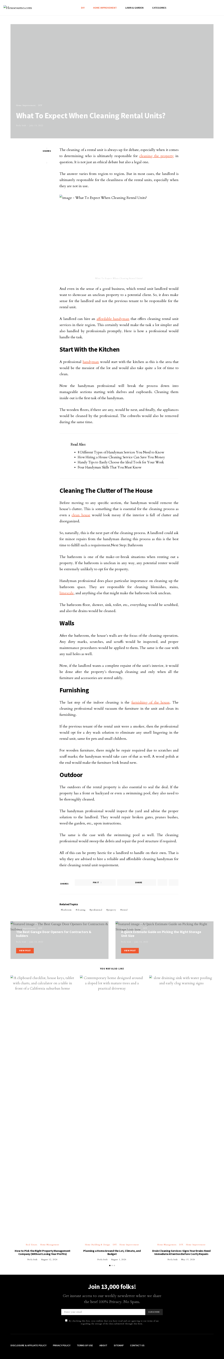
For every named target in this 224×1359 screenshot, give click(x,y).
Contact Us (137, 1345)
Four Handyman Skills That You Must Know (109, 467)
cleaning (81, 910)
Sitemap (119, 1345)
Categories (159, 7)
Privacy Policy (61, 1345)
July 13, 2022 (36, 125)
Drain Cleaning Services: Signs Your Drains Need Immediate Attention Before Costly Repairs (181, 1252)
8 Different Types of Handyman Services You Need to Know (121, 452)
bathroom (67, 910)
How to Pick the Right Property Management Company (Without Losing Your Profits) (42, 1252)
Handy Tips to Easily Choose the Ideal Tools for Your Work (121, 462)
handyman (91, 361)
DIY (83, 7)
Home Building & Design (97, 1244)
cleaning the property (156, 156)
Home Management (49, 1244)
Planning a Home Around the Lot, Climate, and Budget (112, 1252)
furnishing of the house (150, 702)
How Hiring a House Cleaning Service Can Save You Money (121, 457)
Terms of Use (85, 1345)
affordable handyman (113, 318)
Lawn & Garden (134, 7)
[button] (110, 1265)
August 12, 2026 (49, 1259)
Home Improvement (105, 7)
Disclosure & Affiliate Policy (28, 1345)
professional (96, 910)
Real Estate (31, 1244)
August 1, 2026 (119, 1259)
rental (125, 910)
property (112, 910)
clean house (81, 515)
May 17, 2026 (188, 1259)
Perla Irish (21, 125)
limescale (66, 593)
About (103, 1345)
